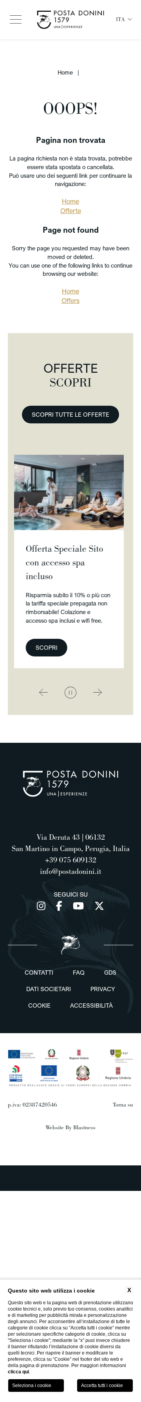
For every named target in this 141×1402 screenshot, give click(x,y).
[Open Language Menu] (130, 19)
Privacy (102, 988)
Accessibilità (91, 1005)
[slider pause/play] (70, 692)
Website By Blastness (70, 1127)
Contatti (39, 972)
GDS (110, 972)
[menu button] (16, 19)
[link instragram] (42, 905)
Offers (70, 300)
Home (65, 72)
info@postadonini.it (70, 871)
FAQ (79, 972)
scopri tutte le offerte (70, 414)
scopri (116, 647)
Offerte (70, 211)
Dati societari (48, 988)
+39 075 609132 (70, 859)
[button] (43, 692)
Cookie (39, 1005)
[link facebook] (60, 905)
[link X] (99, 905)
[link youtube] (80, 905)
